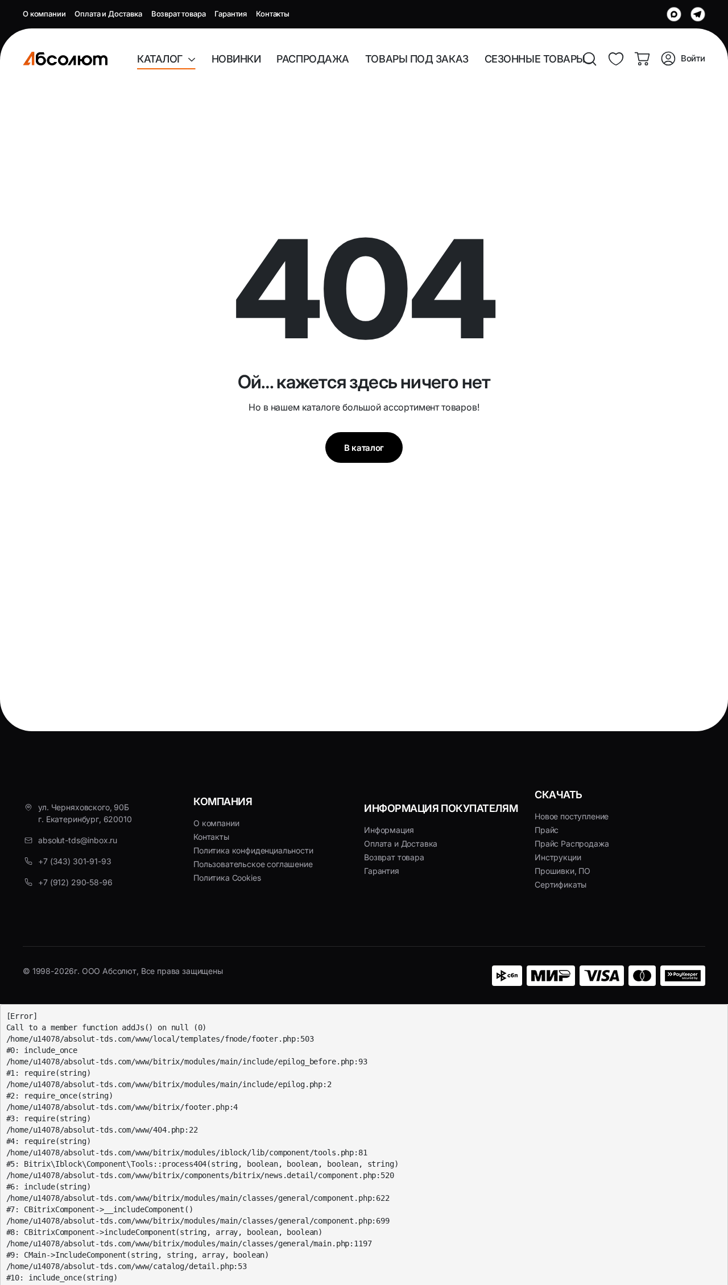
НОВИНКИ (236, 59)
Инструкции (558, 857)
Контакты (272, 13)
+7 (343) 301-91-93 (74, 861)
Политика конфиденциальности (253, 850)
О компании (44, 13)
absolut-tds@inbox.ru (77, 840)
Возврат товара (178, 13)
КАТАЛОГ (162, 59)
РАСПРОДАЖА (312, 59)
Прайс (547, 830)
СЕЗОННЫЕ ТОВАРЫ (535, 59)
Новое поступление (572, 816)
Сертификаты (560, 884)
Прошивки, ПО (562, 871)
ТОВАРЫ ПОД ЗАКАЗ (417, 59)
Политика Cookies (226, 877)
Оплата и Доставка (108, 13)
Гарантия (230, 13)
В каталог (364, 447)
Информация (388, 830)
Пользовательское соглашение (253, 864)
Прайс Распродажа (572, 843)
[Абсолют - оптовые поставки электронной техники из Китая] (65, 58)
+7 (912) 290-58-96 (75, 882)
